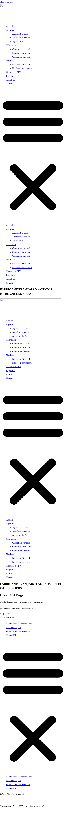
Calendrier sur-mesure (21, 53)
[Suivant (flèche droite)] (4, 816)
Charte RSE (11, 635)
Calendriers (11, 45)
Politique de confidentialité (18, 631)
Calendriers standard (21, 49)
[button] (33, 154)
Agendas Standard (20, 34)
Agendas (10, 30)
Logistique (10, 76)
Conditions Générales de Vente (19, 624)
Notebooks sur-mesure (22, 68)
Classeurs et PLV (13, 72)
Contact (9, 84)
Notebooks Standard (21, 64)
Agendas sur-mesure (21, 38)
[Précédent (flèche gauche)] (1, 816)
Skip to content (6, 2)
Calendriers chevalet (21, 57)
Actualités (10, 80)
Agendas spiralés (19, 41)
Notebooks (10, 61)
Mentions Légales (13, 627)
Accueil (9, 26)
